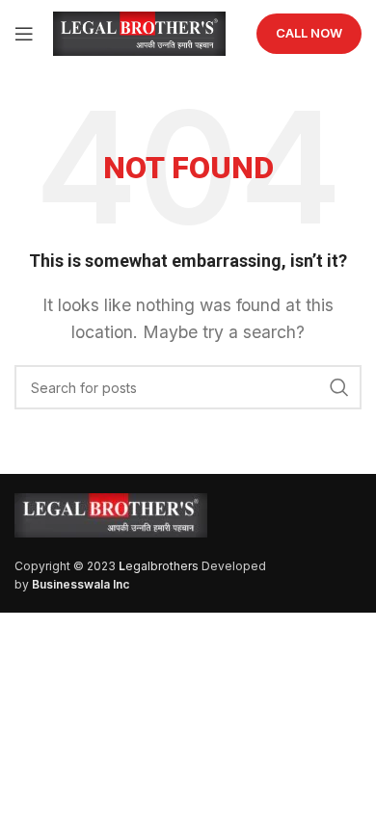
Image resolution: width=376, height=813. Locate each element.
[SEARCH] (339, 387)
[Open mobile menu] (24, 33)
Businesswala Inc (80, 584)
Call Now (309, 32)
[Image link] (110, 513)
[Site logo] (139, 31)
